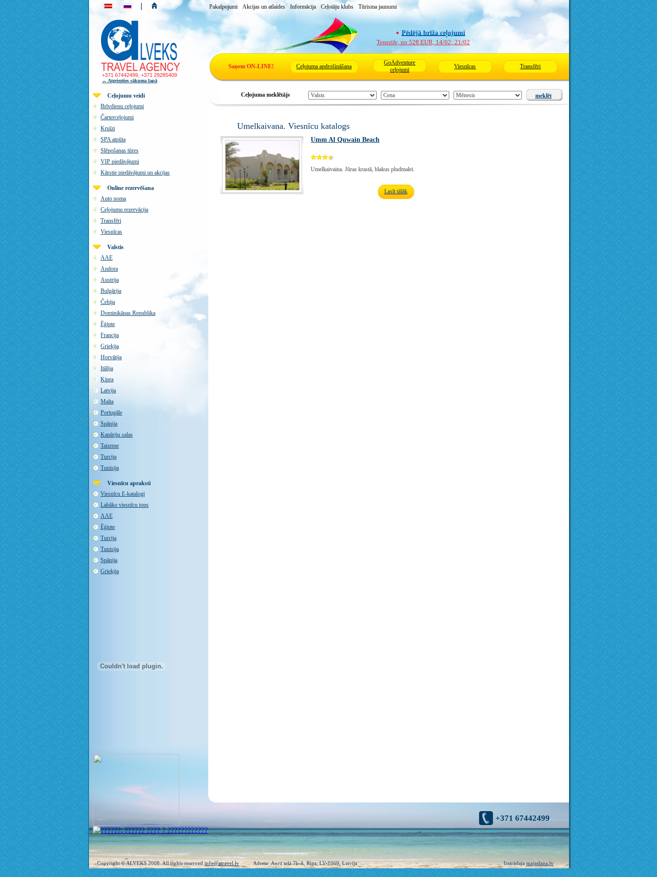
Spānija (109, 423)
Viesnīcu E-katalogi (123, 493)
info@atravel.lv (221, 863)
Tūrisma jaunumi (377, 6)
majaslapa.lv (540, 863)
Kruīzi (108, 128)
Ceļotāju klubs (337, 6)
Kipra (107, 379)
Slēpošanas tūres (120, 150)
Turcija (108, 456)
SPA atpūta (113, 139)
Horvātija (111, 357)
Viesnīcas (465, 66)
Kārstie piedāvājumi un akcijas (135, 172)
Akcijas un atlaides (263, 6)
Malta (107, 401)
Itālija (107, 368)
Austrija (110, 279)
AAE (107, 257)
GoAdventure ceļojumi (399, 66)
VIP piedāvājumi (120, 161)
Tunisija (110, 467)
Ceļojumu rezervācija (124, 209)
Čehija (108, 302)
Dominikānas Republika (128, 313)
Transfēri (530, 66)
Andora (109, 268)
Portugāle (111, 412)
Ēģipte (108, 324)
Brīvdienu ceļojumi (122, 106)
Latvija (108, 390)
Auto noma (113, 198)
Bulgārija (111, 291)
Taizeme (110, 445)
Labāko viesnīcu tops (125, 504)
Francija (110, 335)
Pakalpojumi (223, 6)
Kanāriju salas (117, 434)
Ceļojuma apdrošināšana (324, 66)
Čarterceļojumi (117, 117)
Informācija (303, 6)
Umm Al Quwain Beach (345, 139)
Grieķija (110, 346)
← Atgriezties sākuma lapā (129, 80)
